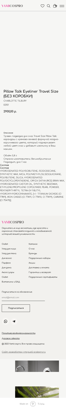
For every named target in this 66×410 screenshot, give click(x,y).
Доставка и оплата (39, 268)
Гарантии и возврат (40, 272)
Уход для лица (9, 249)
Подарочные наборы (40, 258)
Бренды (33, 253)
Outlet (5, 244)
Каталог (33, 244)
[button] (18, 333)
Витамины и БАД (11, 282)
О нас (32, 249)
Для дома (6, 268)
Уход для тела (9, 253)
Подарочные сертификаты (43, 277)
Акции (32, 263)
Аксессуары (8, 272)
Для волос (7, 258)
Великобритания (41, 159)
